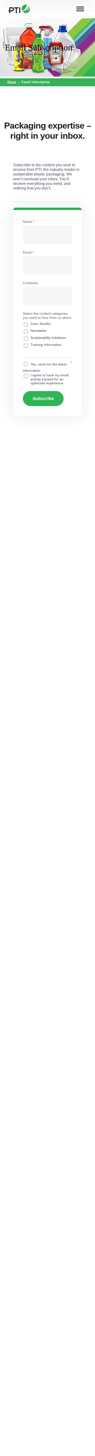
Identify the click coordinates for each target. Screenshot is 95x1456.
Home (11, 82)
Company (30, 283)
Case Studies (40, 324)
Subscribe (43, 398)
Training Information (45, 345)
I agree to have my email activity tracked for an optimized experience (49, 379)
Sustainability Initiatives (48, 338)
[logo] (19, 8)
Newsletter (38, 331)
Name (28, 222)
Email (28, 252)
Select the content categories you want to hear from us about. (47, 316)
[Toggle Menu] (80, 9)
